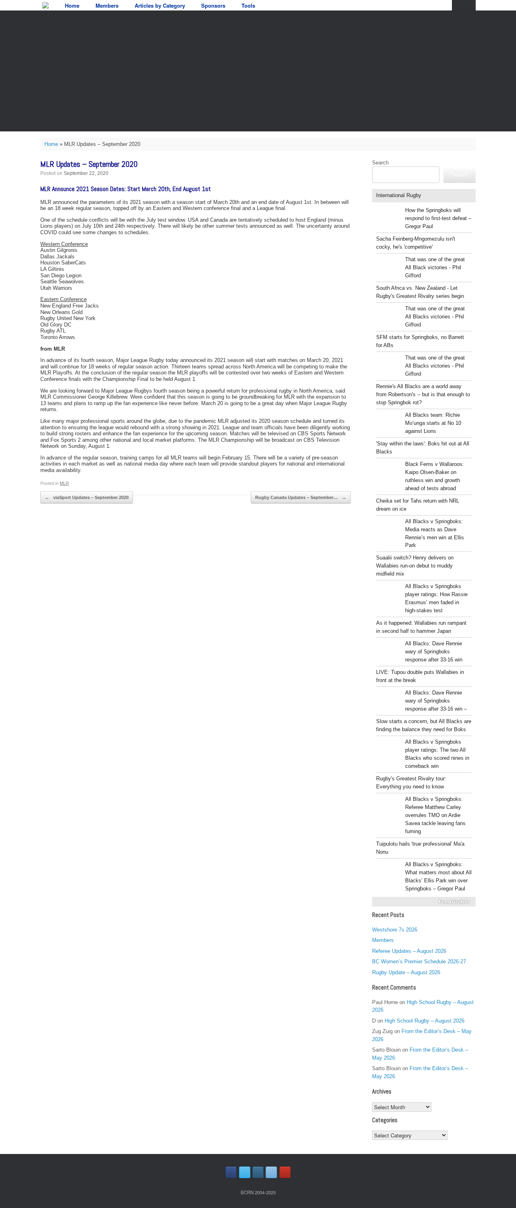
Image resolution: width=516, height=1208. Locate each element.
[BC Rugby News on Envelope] (271, 1172)
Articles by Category (160, 5)
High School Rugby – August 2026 (424, 1021)
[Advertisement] (258, 71)
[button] (464, 5)
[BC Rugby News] (45, 5)
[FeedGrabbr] (424, 902)
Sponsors (213, 5)
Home (72, 5)
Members (107, 5)
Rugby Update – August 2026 (406, 972)
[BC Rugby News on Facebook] (231, 1172)
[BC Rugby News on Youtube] (285, 1172)
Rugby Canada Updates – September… (300, 497)
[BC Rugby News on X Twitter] (244, 1172)
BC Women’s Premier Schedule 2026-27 (419, 961)
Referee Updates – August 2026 (409, 951)
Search (380, 163)
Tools (248, 5)
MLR (64, 483)
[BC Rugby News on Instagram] (258, 1172)
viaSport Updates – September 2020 (87, 497)
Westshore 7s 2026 (394, 930)
